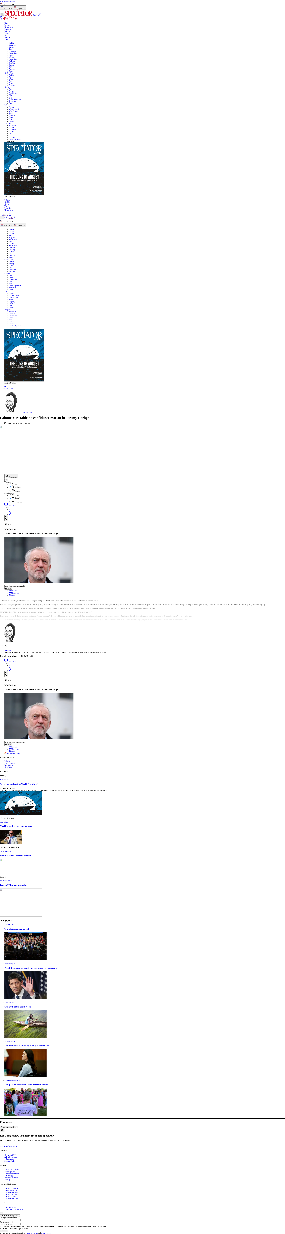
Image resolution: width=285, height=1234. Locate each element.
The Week (12, 125)
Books (11, 91)
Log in (17, 1215)
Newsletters (8, 27)
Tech (10, 49)
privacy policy (46, 1233)
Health (11, 121)
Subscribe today (10, 1207)
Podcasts (7, 29)
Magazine (12, 51)
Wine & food (13, 111)
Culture (11, 47)
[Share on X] (10, 512)
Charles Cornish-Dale (12, 1080)
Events (6, 33)
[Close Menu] (2, 217)
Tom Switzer (4, 779)
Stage (11, 103)
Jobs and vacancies (11, 1178)
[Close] (2, 1130)
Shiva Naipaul (9, 1002)
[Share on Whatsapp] (10, 514)
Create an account (7, 1215)
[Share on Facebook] (10, 510)
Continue (4, 1231)
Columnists (13, 129)
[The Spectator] (19, 15)
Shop (6, 39)
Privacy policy (9, 1172)
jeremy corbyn (9, 763)
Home (6, 23)
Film (10, 95)
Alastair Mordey (5, 881)
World (11, 79)
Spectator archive (10, 1194)
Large (17, 491)
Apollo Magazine (10, 1190)
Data (10, 81)
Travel (11, 113)
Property (12, 115)
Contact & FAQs (10, 1155)
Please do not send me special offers (15, 1229)
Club (6, 35)
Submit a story (9, 1159)
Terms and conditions (11, 1174)
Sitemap (7, 1180)
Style (10, 119)
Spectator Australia (11, 1188)
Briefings (7, 31)
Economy (12, 83)
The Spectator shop (11, 1192)
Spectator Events (10, 1196)
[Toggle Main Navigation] (2, 14)
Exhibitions (13, 93)
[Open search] (1, 215)
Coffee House (9, 73)
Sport (11, 117)
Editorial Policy (9, 1161)
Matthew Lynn (9, 963)
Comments (12, 505)
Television (12, 101)
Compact (17, 495)
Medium (17, 487)
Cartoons (12, 137)
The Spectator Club (11, 1198)
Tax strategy (8, 1176)
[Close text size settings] (6, 479)
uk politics (8, 767)
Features (12, 127)
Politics (11, 43)
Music (11, 97)
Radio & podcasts (15, 99)
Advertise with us (10, 1157)
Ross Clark (4, 822)
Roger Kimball (9, 925)
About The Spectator (11, 1170)
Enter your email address (8, 1218)
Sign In (35, 15)
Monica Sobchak (10, 1041)
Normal (17, 498)
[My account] (39, 15)
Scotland (12, 85)
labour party (8, 765)
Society (11, 77)
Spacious (18, 502)
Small (16, 484)
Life (5, 105)
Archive (7, 37)
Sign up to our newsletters (13, 1209)
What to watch (14, 109)
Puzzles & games (15, 139)
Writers (6, 25)
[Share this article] (6, 516)
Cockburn (12, 45)
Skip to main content (7, 1)
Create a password (6, 1222)
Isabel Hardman (5, 650)
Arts (10, 89)
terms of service (32, 1233)
